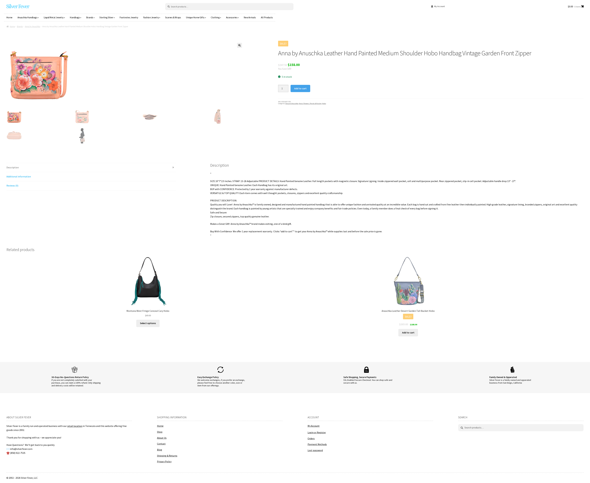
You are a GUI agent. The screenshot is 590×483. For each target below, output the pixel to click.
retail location (74, 426)
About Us (162, 437)
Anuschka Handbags (27, 17)
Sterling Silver (106, 17)
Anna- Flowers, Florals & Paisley (310, 104)
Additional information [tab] (18, 176)
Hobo (324, 104)
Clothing (215, 17)
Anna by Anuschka (32, 26)
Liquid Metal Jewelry (53, 17)
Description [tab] (12, 167)
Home (9, 17)
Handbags (75, 17)
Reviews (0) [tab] (12, 185)
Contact (161, 443)
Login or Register (317, 432)
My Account (439, 6)
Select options (148, 323)
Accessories (231, 17)
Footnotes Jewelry (129, 17)
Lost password (315, 450)
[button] (239, 45)
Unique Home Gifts (195, 17)
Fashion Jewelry (151, 17)
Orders (311, 438)
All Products (267, 17)
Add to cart (300, 88)
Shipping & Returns (167, 455)
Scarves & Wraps (173, 17)
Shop (159, 431)
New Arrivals (250, 17)
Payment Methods (317, 444)
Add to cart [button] (408, 332)
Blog (159, 449)
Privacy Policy (164, 461)
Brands (89, 17)
